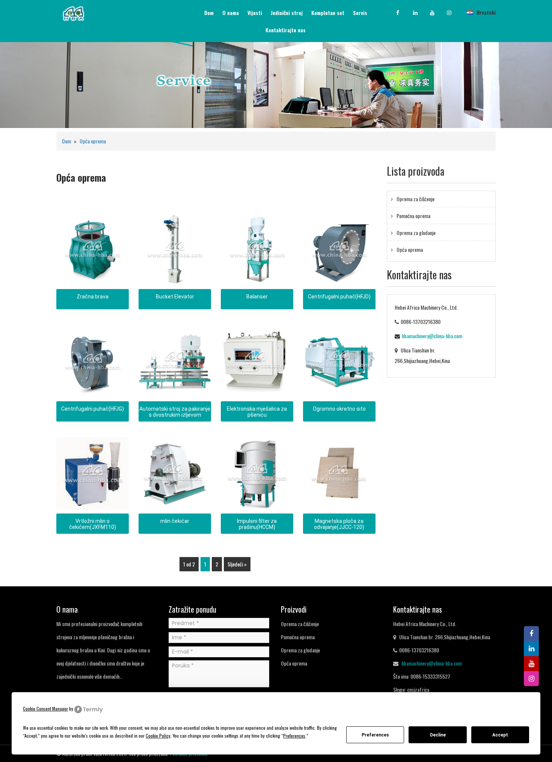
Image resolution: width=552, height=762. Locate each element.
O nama (230, 13)
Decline (438, 735)
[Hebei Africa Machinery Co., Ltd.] (73, 13)
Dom (209, 13)
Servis (360, 13)
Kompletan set (327, 13)
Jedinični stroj (287, 13)
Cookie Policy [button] (158, 735)
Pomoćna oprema (413, 216)
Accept (500, 735)
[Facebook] (403, 12)
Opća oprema (93, 141)
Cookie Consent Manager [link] (45, 708)
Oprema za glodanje (416, 232)
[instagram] (454, 12)
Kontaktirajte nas (285, 30)
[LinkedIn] (420, 12)
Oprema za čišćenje (415, 199)
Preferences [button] (294, 735)
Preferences (375, 735)
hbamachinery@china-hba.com (432, 336)
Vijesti (254, 13)
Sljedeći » (237, 564)
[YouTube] (437, 12)
